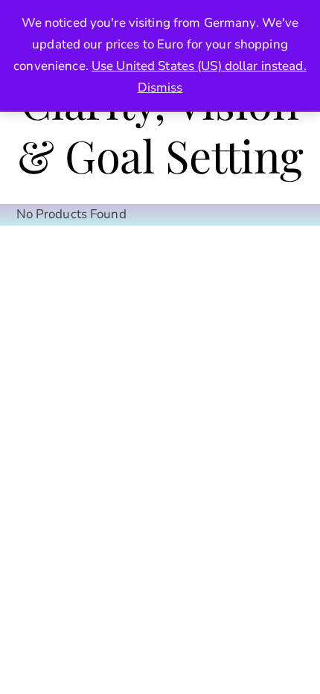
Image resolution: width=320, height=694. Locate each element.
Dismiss (160, 87)
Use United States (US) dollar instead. (199, 65)
